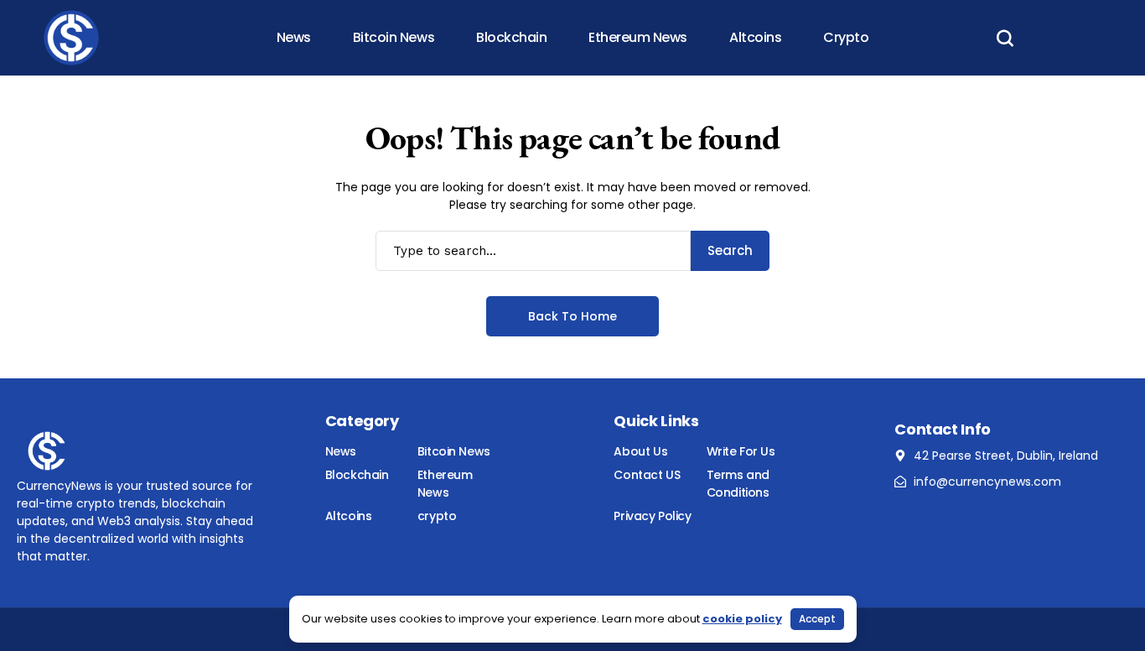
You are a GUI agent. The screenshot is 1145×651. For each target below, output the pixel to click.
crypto (436, 516)
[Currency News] (71, 38)
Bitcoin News (453, 451)
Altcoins (348, 516)
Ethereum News (445, 483)
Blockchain (357, 474)
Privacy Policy (652, 516)
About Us (640, 451)
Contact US (647, 474)
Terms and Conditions (738, 483)
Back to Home (572, 316)
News (340, 451)
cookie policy (742, 619)
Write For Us (741, 451)
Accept (817, 619)
